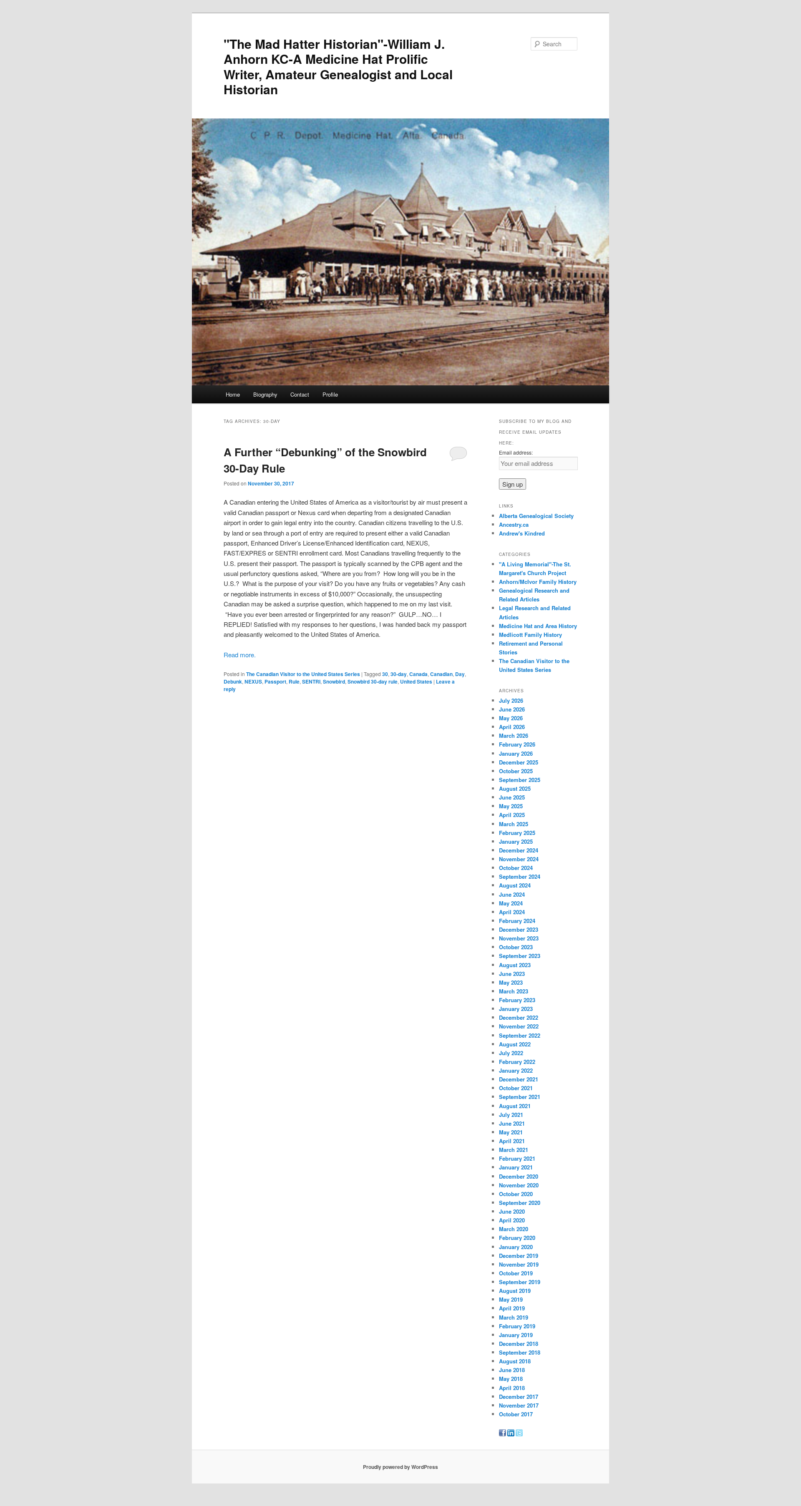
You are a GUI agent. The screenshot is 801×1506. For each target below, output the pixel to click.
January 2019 (516, 1335)
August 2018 (515, 1361)
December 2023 (518, 929)
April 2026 (512, 727)
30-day (398, 674)
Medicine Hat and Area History (538, 626)
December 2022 (518, 1017)
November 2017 (519, 1405)
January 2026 (516, 753)
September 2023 (519, 956)
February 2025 (517, 833)
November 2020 (519, 1185)
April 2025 (512, 815)
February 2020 (517, 1238)
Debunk (233, 681)
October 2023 (516, 947)
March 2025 (513, 824)
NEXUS (253, 681)
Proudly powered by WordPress (400, 1467)
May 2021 (511, 1132)
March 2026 (513, 735)
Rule (294, 681)
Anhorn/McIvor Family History (538, 582)
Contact (299, 394)
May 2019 (511, 1299)
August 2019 (515, 1291)
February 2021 (517, 1158)
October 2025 (516, 771)
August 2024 (515, 885)
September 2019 (519, 1282)
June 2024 (512, 894)
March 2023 (513, 991)
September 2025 (519, 780)
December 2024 (518, 850)
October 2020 (516, 1194)
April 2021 (512, 1141)
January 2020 (516, 1247)
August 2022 (515, 1044)
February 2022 (517, 1062)
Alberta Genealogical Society (536, 516)
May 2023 (511, 982)
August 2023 (515, 965)
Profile (330, 394)
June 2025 (512, 797)
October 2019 (516, 1273)
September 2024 (519, 876)
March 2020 (513, 1229)
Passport (275, 681)
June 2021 (512, 1123)
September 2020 (519, 1203)
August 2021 (515, 1106)
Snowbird (334, 681)
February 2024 (517, 921)
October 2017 (516, 1414)
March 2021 (513, 1150)
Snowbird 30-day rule (373, 681)
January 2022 (516, 1070)
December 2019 (518, 1256)
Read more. (240, 654)
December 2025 (518, 762)
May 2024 (511, 903)
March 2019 (513, 1317)
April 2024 (512, 912)
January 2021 (516, 1167)
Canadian (441, 674)
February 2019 (517, 1326)
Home (233, 394)
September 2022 (519, 1035)
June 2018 (512, 1370)
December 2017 (518, 1396)
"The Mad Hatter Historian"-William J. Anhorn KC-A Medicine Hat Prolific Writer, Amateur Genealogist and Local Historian (338, 66)
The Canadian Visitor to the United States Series (303, 674)
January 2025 (516, 841)
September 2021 (519, 1097)
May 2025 (511, 806)
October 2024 (516, 868)
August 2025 (515, 788)
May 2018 (511, 1379)
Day (460, 674)
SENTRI (311, 681)
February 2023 (517, 1000)
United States (416, 681)
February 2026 (517, 744)
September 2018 (519, 1352)
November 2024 (519, 859)
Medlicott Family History (530, 635)
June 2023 (512, 974)
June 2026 (512, 709)
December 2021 (518, 1079)
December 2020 (518, 1176)
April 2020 (512, 1220)
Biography (265, 394)
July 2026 (511, 700)
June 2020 (512, 1211)
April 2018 (512, 1388)
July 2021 (511, 1115)
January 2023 (516, 1009)
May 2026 (511, 718)
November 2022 (519, 1026)
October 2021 (516, 1088)
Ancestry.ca (514, 524)
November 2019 (519, 1264)
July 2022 (511, 1053)
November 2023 (519, 938)
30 (385, 674)
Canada (418, 674)
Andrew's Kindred (522, 533)
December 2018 (518, 1344)
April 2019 (512, 1308)
